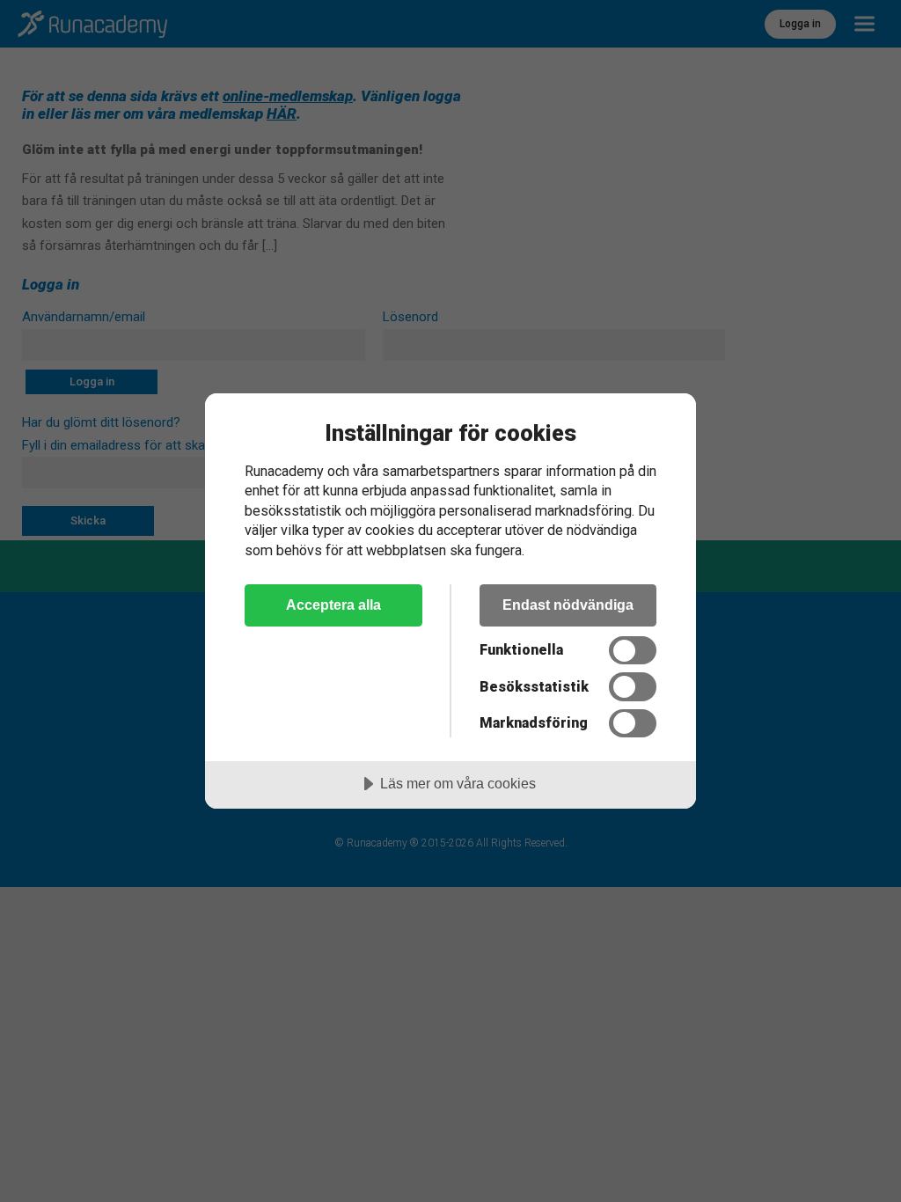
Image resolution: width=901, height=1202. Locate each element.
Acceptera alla (333, 604)
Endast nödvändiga (568, 604)
